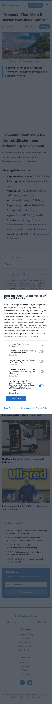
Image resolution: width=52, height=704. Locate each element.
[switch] (41, 351)
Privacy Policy (42, 408)
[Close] (46, 296)
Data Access (26, 408)
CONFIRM (16, 398)
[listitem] (26, 345)
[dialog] (26, 352)
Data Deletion (10, 408)
